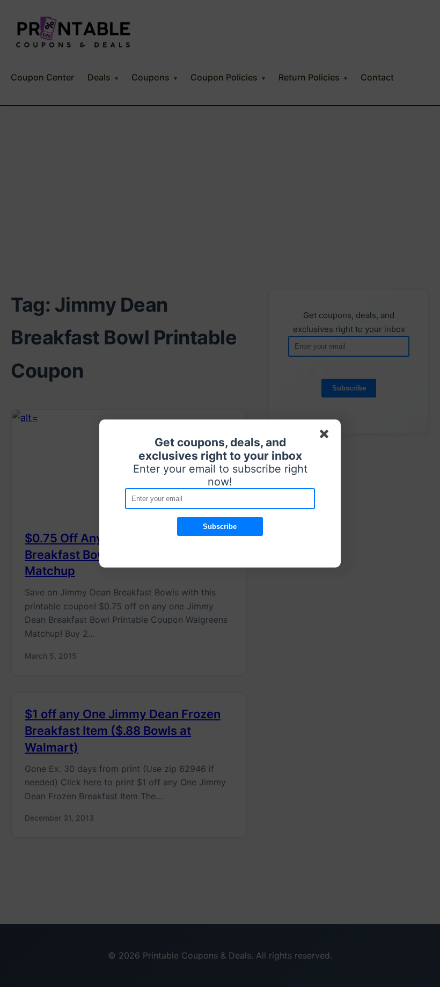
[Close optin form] (326, 436)
